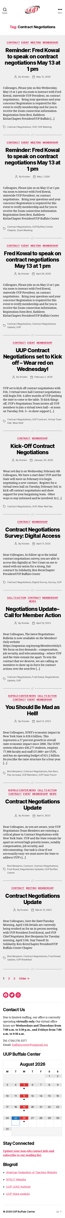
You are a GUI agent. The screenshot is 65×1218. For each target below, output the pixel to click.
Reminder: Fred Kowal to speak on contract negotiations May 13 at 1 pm (32, 59)
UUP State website (18, 1193)
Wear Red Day (45, 506)
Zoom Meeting (24, 230)
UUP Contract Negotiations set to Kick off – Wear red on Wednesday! (32, 359)
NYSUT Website (16, 1179)
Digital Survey (39, 582)
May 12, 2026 (43, 76)
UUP (34, 126)
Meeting (36, 42)
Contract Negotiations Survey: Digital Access (32, 532)
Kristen (25, 76)
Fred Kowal (38, 677)
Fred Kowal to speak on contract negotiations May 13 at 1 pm (32, 259)
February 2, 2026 (43, 376)
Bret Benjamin (14, 771)
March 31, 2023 (43, 909)
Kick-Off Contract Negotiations (32, 449)
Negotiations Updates (32, 869)
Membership (50, 42)
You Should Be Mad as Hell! (32, 710)
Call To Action (16, 597)
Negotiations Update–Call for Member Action (32, 612)
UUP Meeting (45, 126)
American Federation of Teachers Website (31, 1172)
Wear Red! (18, 422)
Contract (13, 42)
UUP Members (29, 774)
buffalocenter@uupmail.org (30, 1045)
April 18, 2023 (43, 623)
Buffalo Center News (22, 696)
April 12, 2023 (43, 721)
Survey (52, 582)
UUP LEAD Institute (18, 1186)
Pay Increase (14, 774)
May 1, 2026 (43, 176)
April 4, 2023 (43, 815)
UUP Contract (39, 419)
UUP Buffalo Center (23, 1211)
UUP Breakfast (24, 959)
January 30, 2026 (43, 460)
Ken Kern (53, 771)
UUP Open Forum (47, 774)
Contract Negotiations (19, 126)
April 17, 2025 (43, 543)
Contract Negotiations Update (32, 804)
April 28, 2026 (43, 273)
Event (25, 42)
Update (11, 959)
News (32, 601)
